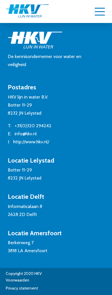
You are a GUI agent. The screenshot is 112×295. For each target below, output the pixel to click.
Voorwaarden (17, 280)
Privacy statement (22, 288)
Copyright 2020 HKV (24, 273)
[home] (27, 11)
